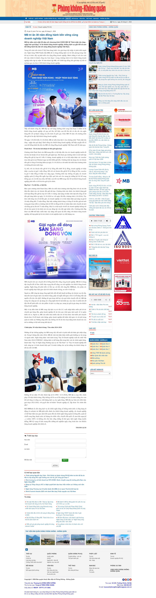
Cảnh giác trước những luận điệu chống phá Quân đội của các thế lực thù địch (100, 207)
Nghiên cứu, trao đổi (53, 562)
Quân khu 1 (95, 344)
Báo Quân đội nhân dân (100, 355)
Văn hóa (82, 18)
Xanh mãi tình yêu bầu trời (99, 232)
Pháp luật (61, 18)
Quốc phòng (39, 18)
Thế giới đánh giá (73, 558)
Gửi (56, 465)
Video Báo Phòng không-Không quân (119, 570)
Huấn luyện (50, 556)
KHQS (49, 558)
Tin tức (35, 27)
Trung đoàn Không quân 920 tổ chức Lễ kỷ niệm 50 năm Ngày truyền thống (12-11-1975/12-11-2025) (43, 22)
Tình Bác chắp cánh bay (98, 322)
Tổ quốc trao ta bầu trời (98, 317)
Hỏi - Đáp (92, 560)
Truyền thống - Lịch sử (74, 556)
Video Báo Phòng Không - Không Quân (103, 27)
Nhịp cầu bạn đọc (94, 568)
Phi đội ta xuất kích (97, 319)
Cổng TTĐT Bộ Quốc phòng (101, 353)
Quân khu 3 (95, 346)
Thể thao (89, 18)
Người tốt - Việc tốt (52, 560)
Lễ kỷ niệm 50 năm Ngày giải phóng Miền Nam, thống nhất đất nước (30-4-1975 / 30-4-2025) (100, 152)
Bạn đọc (96, 18)
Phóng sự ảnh (104, 18)
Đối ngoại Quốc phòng (32, 570)
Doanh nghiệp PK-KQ (45, 27)
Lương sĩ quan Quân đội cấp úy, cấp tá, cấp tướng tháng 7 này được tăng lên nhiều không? (99, 171)
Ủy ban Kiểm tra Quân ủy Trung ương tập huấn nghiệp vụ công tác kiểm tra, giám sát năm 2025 (105, 22)
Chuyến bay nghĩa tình (95, 63)
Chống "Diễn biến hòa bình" (34, 562)
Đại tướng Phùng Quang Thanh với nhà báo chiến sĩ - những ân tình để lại (100, 227)
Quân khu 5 (95, 349)
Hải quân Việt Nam (98, 361)
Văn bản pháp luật (94, 558)
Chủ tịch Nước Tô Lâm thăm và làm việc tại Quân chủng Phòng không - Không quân (100, 164)
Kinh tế (68, 18)
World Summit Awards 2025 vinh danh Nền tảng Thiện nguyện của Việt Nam (51, 491)
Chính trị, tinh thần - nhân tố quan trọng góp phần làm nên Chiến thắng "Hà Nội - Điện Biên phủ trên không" (100, 200)
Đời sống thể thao (73, 570)
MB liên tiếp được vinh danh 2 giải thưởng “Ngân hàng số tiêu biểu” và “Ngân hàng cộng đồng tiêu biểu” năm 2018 (70, 519)
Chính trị (28, 558)
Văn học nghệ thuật (52, 572)
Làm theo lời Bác (31, 560)
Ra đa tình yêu (51, 574)
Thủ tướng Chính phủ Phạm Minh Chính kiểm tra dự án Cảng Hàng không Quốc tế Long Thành (70, 508)
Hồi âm (91, 570)
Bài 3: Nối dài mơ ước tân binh (100, 244)
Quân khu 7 (105, 349)
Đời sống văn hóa (52, 570)
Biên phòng (96, 358)
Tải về (110, 306)
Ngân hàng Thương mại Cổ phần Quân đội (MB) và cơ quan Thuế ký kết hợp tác (52, 489)
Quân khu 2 (105, 344)
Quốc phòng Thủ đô (98, 363)
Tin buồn (91, 572)
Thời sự (31, 18)
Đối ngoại (75, 18)
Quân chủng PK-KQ (50, 18)
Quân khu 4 (105, 346)
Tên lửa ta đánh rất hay (98, 314)
